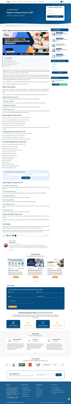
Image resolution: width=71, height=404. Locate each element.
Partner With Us (39, 394)
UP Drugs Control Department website (15, 187)
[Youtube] (9, 397)
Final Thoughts (6, 66)
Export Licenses (26, 396)
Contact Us (38, 396)
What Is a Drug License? (8, 59)
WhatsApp (64, 84)
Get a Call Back (55, 16)
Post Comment (12, 306)
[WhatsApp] (10, 236)
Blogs (10, 25)
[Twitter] (17, 397)
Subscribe (59, 374)
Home (7, 25)
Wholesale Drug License (8, 105)
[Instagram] (14, 397)
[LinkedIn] (13, 236)
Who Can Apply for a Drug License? (10, 61)
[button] (34, 281)
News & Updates (39, 390)
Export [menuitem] (35, 1)
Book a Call (60, 72)
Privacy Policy (62, 402)
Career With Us (39, 392)
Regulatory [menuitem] (14, 1)
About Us (38, 387)
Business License (26, 394)
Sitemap (42, 402)
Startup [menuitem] (30, 1)
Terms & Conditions (48, 402)
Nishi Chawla (10, 15)
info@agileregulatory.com (58, 390)
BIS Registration (26, 387)
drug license (9, 79)
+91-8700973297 (56, 387)
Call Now (56, 84)
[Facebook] (8, 236)
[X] (15, 236)
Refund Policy (55, 402)
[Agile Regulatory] (8, 2)
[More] (64, 2)
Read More (16, 277)
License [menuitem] (26, 1)
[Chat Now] (69, 399)
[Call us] (61, 2)
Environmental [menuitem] (20, 1)
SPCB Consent (25, 392)
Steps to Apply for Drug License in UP (10, 64)
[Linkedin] (12, 397)
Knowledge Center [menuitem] (41, 1)
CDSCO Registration (27, 390)
